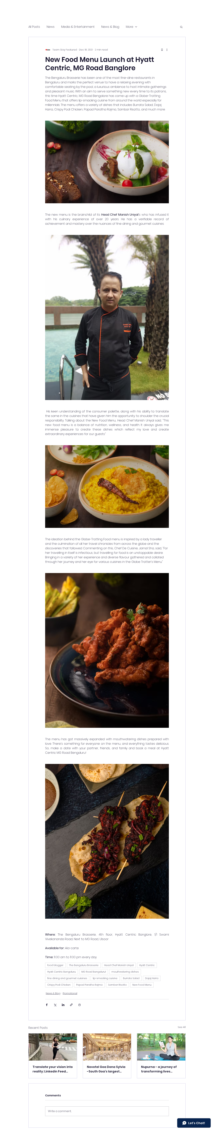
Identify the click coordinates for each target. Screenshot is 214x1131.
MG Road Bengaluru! (93, 971)
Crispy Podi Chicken (59, 984)
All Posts (34, 27)
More (129, 27)
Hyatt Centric (147, 965)
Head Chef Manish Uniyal (119, 965)
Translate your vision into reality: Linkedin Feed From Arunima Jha (53, 1069)
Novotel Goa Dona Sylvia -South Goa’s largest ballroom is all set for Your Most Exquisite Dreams (106, 1069)
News (51, 27)
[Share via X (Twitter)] (55, 1004)
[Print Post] (79, 1004)
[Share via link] (71, 1004)
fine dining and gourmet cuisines (67, 978)
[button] (181, 26)
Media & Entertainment (78, 27)
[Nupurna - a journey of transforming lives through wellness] (161, 1047)
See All (182, 1027)
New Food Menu (141, 984)
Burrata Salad (131, 978)
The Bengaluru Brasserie (83, 965)
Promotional (70, 993)
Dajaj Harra (151, 978)
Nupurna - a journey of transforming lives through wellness (159, 1069)
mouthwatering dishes (125, 971)
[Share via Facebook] (46, 1004)
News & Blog (110, 27)
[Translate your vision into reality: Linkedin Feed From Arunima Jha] (53, 1047)
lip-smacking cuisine (105, 978)
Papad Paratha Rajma (89, 984)
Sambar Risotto (117, 984)
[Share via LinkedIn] (63, 1004)
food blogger (55, 965)
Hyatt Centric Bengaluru (61, 971)
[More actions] (167, 50)
